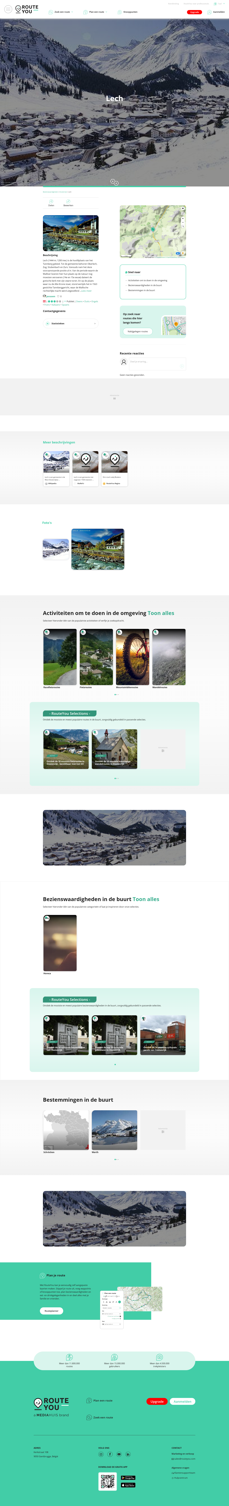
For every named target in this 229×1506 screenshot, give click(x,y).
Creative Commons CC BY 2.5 (22, 184)
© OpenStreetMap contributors (175, 257)
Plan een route (103, 1400)
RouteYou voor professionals (196, 3)
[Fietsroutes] (96, 657)
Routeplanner (51, 1310)
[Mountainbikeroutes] (132, 657)
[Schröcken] (66, 1130)
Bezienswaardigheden (50, 192)
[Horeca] (60, 943)
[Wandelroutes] (169, 657)
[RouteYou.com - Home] (26, 9)
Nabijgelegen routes (138, 331)
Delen (51, 205)
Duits (87, 301)
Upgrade (194, 12)
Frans (47, 304)
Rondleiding (173, 3)
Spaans (65, 304)
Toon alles (161, 613)
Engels (95, 301)
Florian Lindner (10, 182)
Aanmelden (182, 1401)
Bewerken (68, 205)
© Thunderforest (160, 257)
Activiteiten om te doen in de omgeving (147, 280)
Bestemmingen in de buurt (141, 290)
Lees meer (86, 290)
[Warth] (114, 1130)
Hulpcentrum (181, 1477)
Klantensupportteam (184, 1472)
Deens (79, 301)
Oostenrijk (63, 192)
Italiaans (56, 304)
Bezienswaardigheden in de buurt (145, 285)
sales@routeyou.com (184, 1458)
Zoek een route (103, 1417)
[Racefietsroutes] (60, 657)
